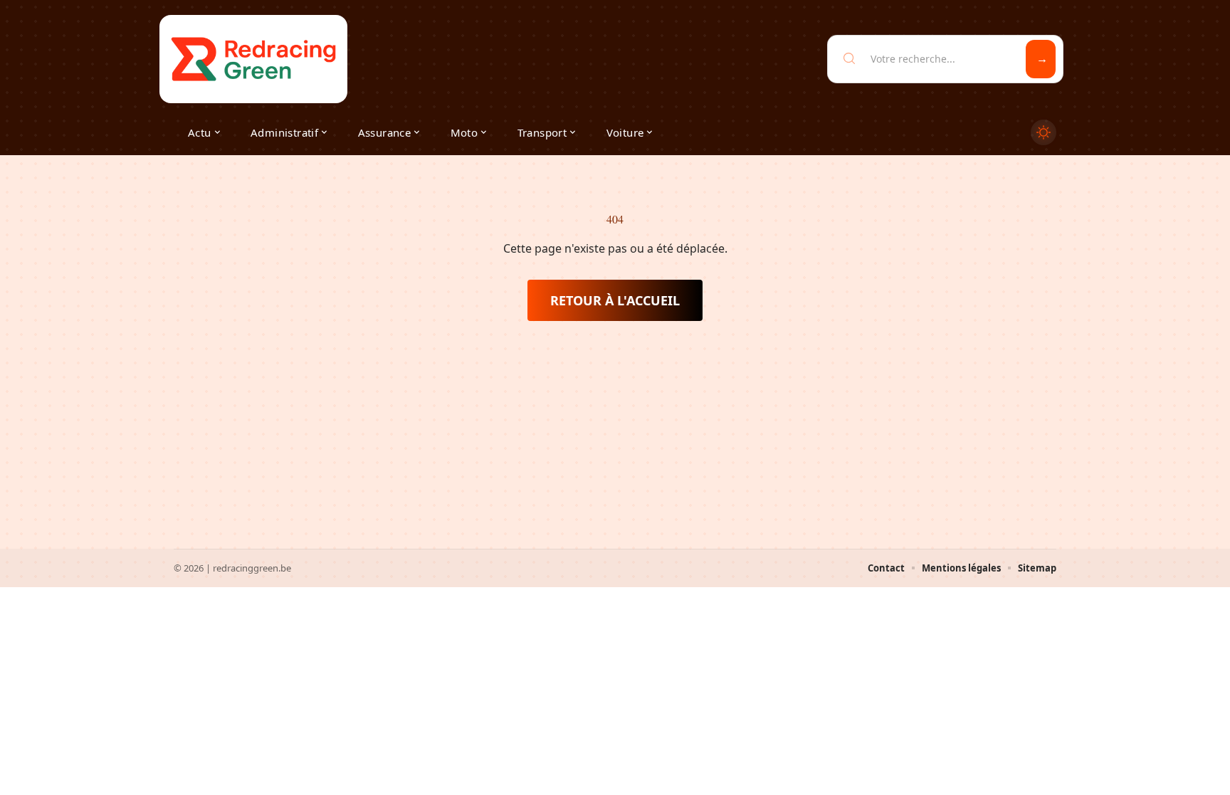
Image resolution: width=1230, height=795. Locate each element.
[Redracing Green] (253, 59)
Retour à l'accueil (615, 300)
